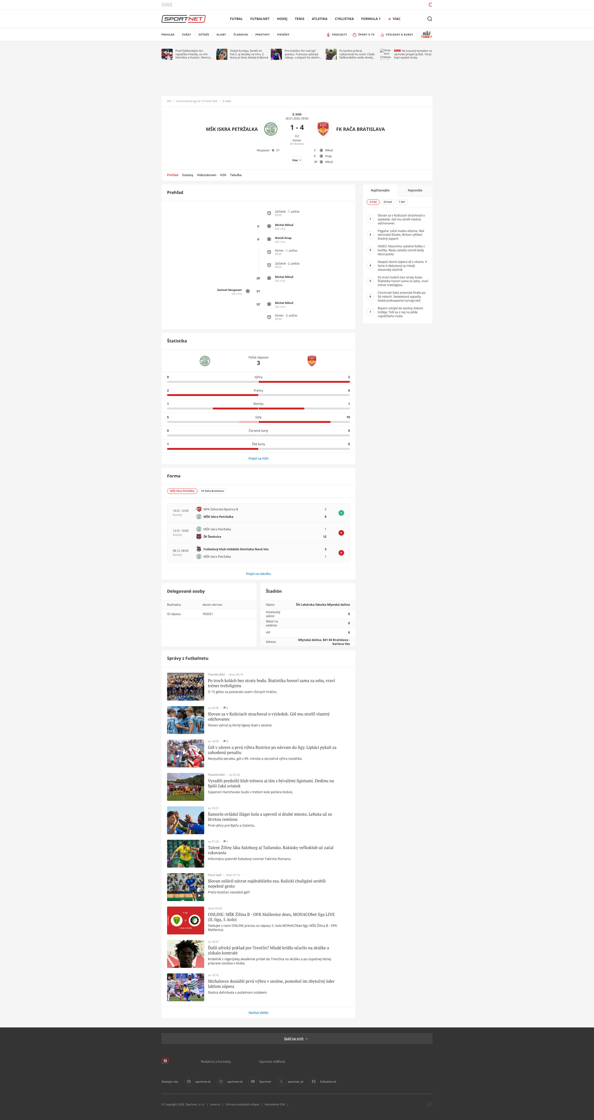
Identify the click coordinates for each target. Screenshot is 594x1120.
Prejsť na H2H (258, 458)
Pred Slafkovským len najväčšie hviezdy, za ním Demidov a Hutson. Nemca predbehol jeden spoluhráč (192, 54)
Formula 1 (371, 19)
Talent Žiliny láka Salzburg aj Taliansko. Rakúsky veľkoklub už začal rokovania (270, 850)
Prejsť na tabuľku (258, 574)
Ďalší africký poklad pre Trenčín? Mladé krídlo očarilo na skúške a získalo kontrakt (268, 950)
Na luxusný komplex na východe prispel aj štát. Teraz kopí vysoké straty (413, 54)
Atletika (319, 19)
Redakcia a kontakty (216, 1061)
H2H (223, 175)
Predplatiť (397, 4)
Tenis (299, 19)
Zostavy (187, 175)
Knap (328, 156)
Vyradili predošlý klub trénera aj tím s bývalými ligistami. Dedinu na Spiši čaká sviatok (271, 783)
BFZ (169, 101)
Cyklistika (344, 19)
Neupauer (263, 150)
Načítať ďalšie (258, 1013)
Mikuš (329, 150)
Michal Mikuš (284, 225)
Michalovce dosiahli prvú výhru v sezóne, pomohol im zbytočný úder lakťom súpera (271, 984)
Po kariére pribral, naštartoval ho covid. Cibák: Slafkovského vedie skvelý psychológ (357, 54)
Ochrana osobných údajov (242, 1104)
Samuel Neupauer (229, 290)
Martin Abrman (212, 605)
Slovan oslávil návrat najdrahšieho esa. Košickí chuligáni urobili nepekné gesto (267, 883)
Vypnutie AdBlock (272, 1061)
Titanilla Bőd (216, 674)
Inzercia (215, 1104)
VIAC (396, 19)
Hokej (282, 19)
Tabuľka (236, 175)
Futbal (236, 19)
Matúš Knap (283, 238)
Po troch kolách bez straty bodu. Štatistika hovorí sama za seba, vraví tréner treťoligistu (271, 683)
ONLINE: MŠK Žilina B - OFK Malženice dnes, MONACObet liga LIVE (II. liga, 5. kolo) (271, 917)
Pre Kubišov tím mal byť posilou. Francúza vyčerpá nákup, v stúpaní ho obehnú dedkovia (303, 54)
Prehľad (172, 175)
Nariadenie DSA (275, 1104)
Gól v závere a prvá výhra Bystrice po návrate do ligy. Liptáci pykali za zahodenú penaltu (272, 750)
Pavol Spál (215, 875)
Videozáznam (206, 175)
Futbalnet (260, 19)
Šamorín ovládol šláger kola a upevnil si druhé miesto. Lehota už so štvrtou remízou (270, 817)
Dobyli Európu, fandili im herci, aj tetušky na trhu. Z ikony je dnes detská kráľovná (249, 54)
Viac (295, 160)
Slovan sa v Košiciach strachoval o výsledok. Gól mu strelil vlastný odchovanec (269, 716)
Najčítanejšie (380, 190)
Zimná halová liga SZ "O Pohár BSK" (197, 101)
